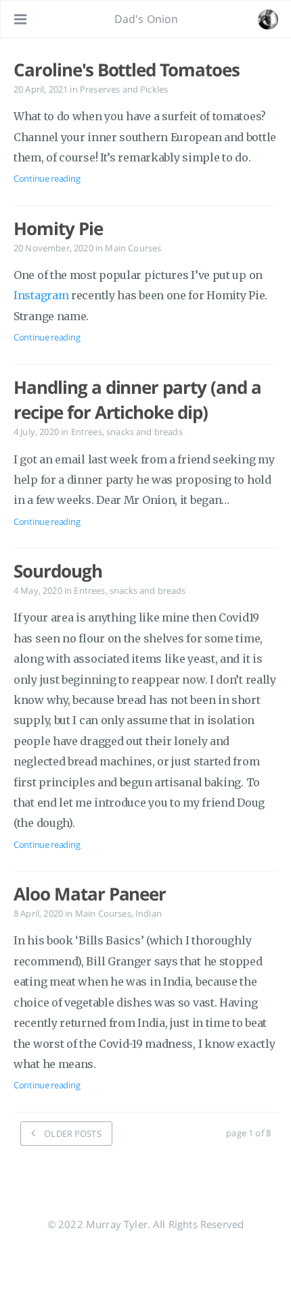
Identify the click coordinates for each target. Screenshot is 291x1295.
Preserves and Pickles (124, 89)
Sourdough (58, 571)
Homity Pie (58, 228)
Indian (148, 913)
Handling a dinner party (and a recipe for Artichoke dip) (137, 400)
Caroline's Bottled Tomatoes (127, 69)
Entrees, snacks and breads (127, 432)
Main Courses (133, 248)
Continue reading (47, 178)
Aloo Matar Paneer (90, 894)
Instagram (41, 295)
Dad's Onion (146, 18)
